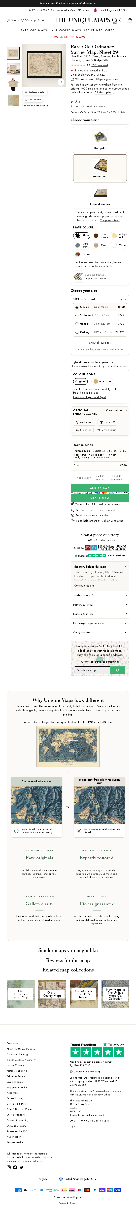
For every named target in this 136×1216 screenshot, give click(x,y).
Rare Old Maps (34, 30)
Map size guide (15, 1082)
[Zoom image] (61, 82)
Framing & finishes (83, 614)
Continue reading (84, 585)
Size (99, 299)
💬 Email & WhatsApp (63, 10)
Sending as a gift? (83, 595)
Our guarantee (81, 632)
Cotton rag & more (17, 1104)
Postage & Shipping (17, 1071)
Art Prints (93, 30)
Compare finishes (109, 220)
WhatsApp (117, 521)
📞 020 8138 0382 (39, 10)
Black (86, 235)
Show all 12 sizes (100, 343)
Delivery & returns (83, 604)
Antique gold (123, 235)
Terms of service (15, 1142)
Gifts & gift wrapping (17, 1120)
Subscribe (47, 1170)
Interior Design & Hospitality (21, 1060)
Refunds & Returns (16, 1076)
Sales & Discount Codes (19, 1109)
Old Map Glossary (16, 1126)
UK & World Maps (65, 30)
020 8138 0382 (81, 1065)
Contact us (12, 1043)
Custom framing (15, 1098)
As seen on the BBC (17, 1131)
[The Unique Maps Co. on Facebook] (15, 1180)
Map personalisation (17, 1087)
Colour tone (84, 374)
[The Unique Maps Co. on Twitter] (22, 1180)
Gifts (110, 30)
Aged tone (105, 381)
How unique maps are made (88, 623)
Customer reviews (16, 1115)
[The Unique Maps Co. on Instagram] (9, 1180)
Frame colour (83, 227)
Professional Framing (17, 1054)
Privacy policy (14, 1137)
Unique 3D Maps (15, 1065)
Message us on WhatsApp (87, 1072)
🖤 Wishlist (84, 10)
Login (72, 1126)
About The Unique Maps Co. (21, 1049)
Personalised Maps (68, 37)
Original (80, 381)
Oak (103, 245)
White (122, 245)
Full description (103, 92)
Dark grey (85, 245)
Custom (86, 254)
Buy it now (100, 498)
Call (104, 521)
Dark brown (104, 235)
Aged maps (13, 1093)
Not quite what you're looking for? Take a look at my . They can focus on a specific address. (100, 650)
